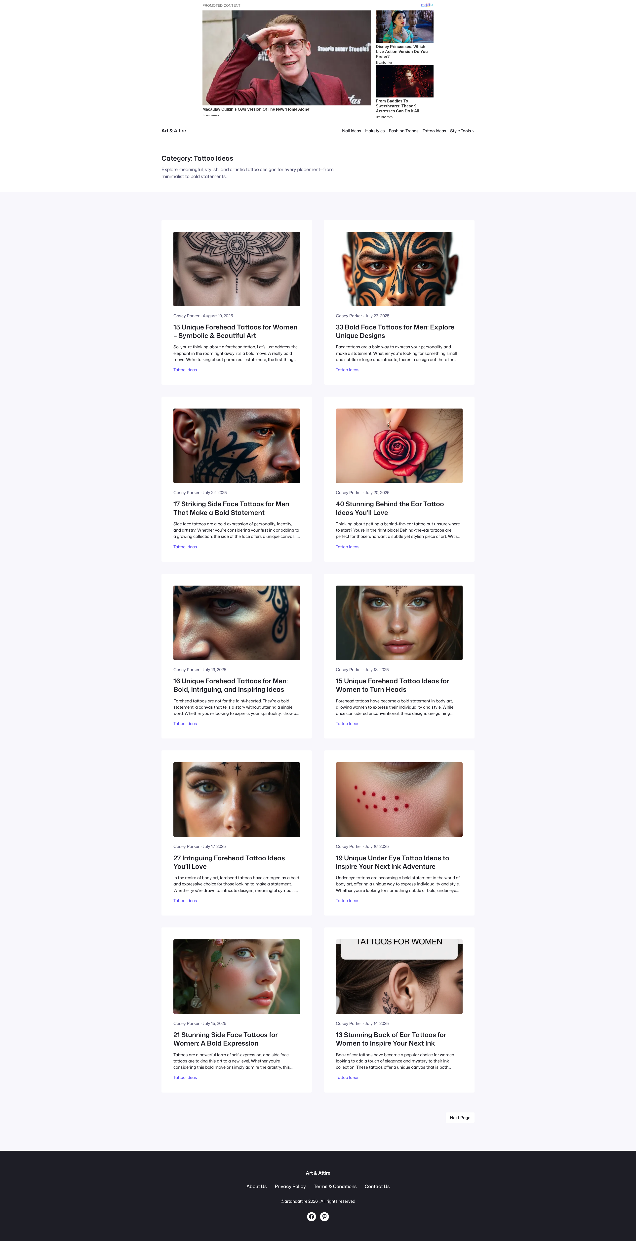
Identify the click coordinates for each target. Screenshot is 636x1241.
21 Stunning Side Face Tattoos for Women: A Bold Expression (225, 1039)
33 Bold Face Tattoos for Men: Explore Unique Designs (395, 331)
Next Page (460, 1117)
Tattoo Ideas (185, 369)
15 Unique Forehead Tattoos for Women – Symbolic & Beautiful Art (235, 331)
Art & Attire (173, 130)
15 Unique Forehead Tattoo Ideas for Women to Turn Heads (392, 685)
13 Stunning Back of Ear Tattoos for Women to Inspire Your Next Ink (391, 1039)
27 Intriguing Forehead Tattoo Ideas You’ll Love (229, 862)
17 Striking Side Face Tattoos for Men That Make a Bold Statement (231, 508)
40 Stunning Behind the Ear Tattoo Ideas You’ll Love (390, 508)
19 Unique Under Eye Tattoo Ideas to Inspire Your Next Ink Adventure (392, 862)
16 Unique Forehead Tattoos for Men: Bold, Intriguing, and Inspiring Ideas (230, 685)
